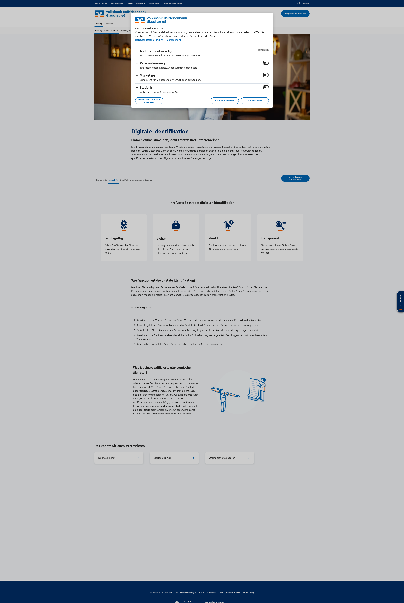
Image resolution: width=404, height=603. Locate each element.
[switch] (266, 63)
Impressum (171, 39)
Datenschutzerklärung (147, 39)
